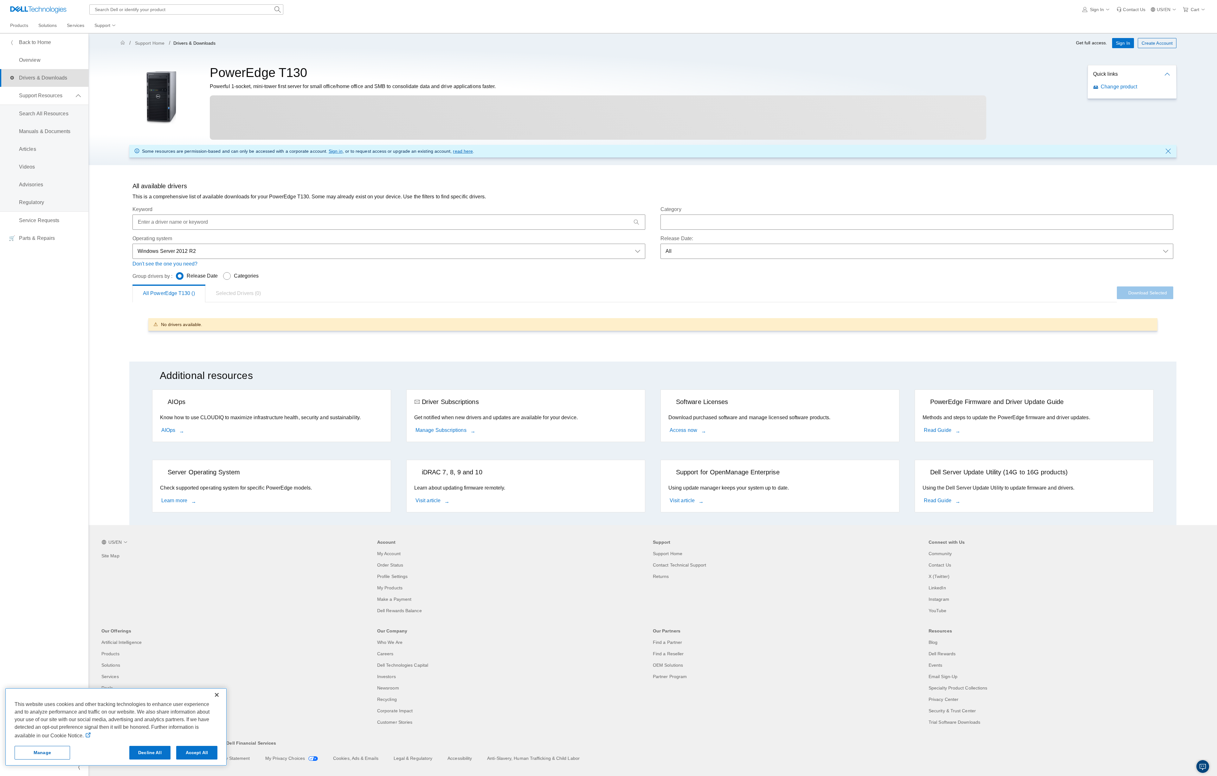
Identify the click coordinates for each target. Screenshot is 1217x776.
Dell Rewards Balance (399, 610)
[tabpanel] (652, 324)
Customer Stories (394, 722)
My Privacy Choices (285, 758)
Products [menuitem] (19, 25)
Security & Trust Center (952, 710)
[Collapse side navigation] (78, 767)
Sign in (336, 151)
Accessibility (460, 758)
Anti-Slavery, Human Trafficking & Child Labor (533, 758)
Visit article (428, 500)
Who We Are (389, 642)
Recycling (387, 699)
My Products (389, 587)
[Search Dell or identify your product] (277, 9)
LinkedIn (937, 587)
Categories (246, 276)
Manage (42, 752)
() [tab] (169, 293)
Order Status (390, 565)
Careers (385, 653)
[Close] (217, 695)
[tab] (238, 293)
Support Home (149, 43)
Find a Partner (667, 642)
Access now (684, 430)
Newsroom (388, 687)
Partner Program (670, 676)
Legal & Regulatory (413, 758)
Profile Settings (392, 576)
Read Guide (938, 430)
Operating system (152, 238)
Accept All (197, 752)
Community (940, 553)
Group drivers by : (152, 276)
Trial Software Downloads (954, 722)
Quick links (1105, 74)
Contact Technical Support (679, 565)
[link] (1131, 9)
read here (463, 151)
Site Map (110, 555)
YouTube (938, 610)
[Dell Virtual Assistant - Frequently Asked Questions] (1202, 766)
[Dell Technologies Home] (38, 9)
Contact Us (940, 565)
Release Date (202, 276)
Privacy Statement (231, 758)
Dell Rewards (942, 653)
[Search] (636, 222)
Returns (661, 576)
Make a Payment (394, 599)
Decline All (150, 752)
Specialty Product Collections (958, 687)
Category (670, 209)
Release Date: (676, 238)
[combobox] (186, 9)
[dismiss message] (1168, 151)
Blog (933, 642)
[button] (1097, 9)
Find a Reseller (668, 653)
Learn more (175, 500)
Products (110, 653)
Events (935, 665)
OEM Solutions (668, 665)
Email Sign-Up (943, 676)
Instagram (939, 599)
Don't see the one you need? (164, 263)
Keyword (142, 209)
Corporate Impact (395, 710)
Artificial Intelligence (121, 642)
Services (110, 676)
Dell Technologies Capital (402, 665)
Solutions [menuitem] (47, 25)
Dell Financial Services (251, 743)
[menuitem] (105, 25)
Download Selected (1147, 292)
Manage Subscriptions (441, 430)
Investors (386, 676)
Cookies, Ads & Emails (355, 758)
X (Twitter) (939, 576)
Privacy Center (943, 699)
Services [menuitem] (75, 25)
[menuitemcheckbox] (44, 96)
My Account (389, 553)
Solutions (110, 665)
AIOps (169, 430)
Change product (1119, 86)
